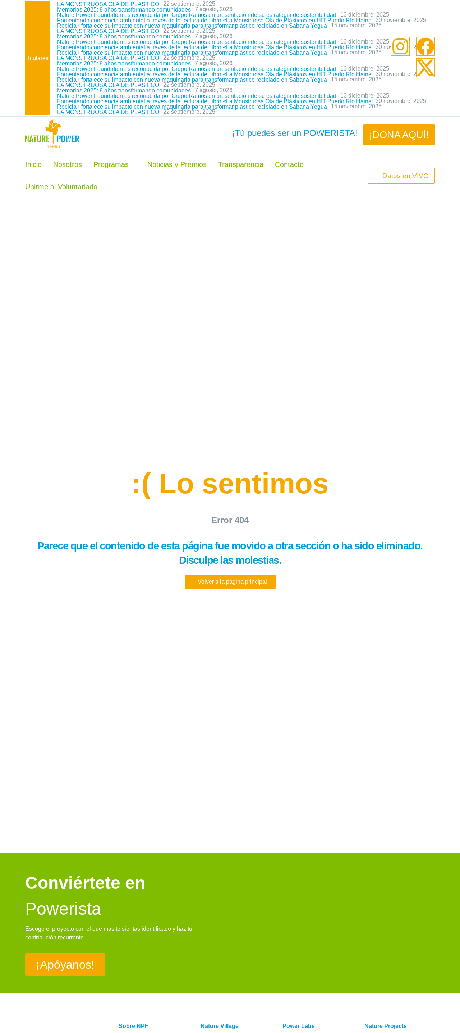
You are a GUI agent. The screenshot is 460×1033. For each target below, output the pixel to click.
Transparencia (240, 164)
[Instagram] (400, 46)
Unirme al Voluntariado (61, 187)
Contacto (289, 164)
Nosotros (67, 164)
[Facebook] (425, 46)
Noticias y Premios (177, 164)
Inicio (33, 164)
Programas (111, 164)
